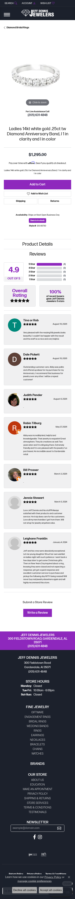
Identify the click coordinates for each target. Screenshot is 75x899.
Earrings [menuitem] (37, 735)
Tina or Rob (31, 320)
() (64, 264)
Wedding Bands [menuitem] (37, 726)
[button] (10, 3)
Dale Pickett (31, 354)
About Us (37, 780)
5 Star (32, 264)
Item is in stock (37, 220)
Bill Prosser (31, 470)
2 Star (32, 275)
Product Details (37, 244)
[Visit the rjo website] (44, 855)
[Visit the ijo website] (32, 855)
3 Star (32, 271)
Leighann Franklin (35, 538)
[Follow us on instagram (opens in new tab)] (40, 837)
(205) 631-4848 (38, 115)
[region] (37, 73)
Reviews (37, 254)
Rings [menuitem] (38, 730)
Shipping (20, 201)
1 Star (32, 279)
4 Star (32, 268)
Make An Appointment (37, 789)
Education (37, 784)
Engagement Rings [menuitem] (38, 717)
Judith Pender (32, 395)
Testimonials (38, 812)
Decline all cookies (24, 890)
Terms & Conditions (37, 807)
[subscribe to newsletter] (59, 828)
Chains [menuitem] (37, 749)
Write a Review (37, 613)
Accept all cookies (51, 890)
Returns (54, 201)
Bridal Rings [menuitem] (37, 721)
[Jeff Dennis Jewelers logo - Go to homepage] (37, 11)
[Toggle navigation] (7, 16)
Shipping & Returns (37, 798)
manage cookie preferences (35, 881)
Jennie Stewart (33, 498)
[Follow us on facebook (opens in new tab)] (34, 837)
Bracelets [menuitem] (37, 744)
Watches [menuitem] (37, 753)
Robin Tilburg (32, 423)
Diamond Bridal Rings (18, 27)
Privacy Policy (38, 793)
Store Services (37, 803)
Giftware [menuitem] (37, 712)
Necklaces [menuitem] (37, 740)
